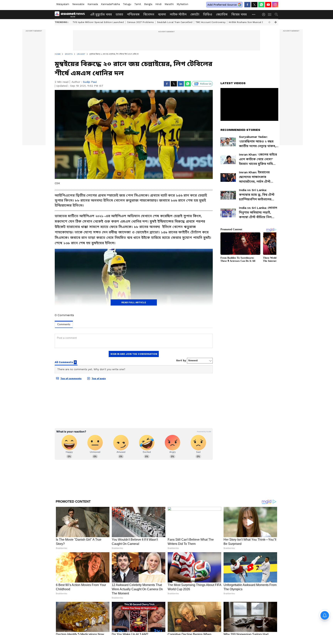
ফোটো (194, 14)
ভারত (119, 14)
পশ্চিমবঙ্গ (133, 14)
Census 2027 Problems (140, 22)
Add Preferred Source (222, 4)
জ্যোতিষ (222, 14)
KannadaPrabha (110, 4)
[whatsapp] (261, 4)
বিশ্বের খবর (239, 14)
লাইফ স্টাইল (178, 14)
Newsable (78, 4)
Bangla (148, 4)
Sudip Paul (90, 81)
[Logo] (71, 14)
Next (275, 22)
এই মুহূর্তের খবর (101, 14)
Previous (269, 22)
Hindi (158, 4)
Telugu (127, 4)
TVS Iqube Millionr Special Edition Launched (98, 22)
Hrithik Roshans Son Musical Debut (249, 22)
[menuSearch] (276, 14)
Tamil (137, 4)
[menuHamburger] (270, 14)
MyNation (182, 4)
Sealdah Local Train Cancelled (174, 22)
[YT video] (268, 4)
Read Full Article (133, 302)
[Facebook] (247, 4)
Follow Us (206, 83)
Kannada (92, 4)
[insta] (275, 4)
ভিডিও (207, 14)
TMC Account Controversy (210, 22)
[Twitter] (254, 4)
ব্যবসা (162, 14)
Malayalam (62, 4)
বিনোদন (148, 14)
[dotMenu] (254, 14)
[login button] (264, 14)
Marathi (169, 4)
